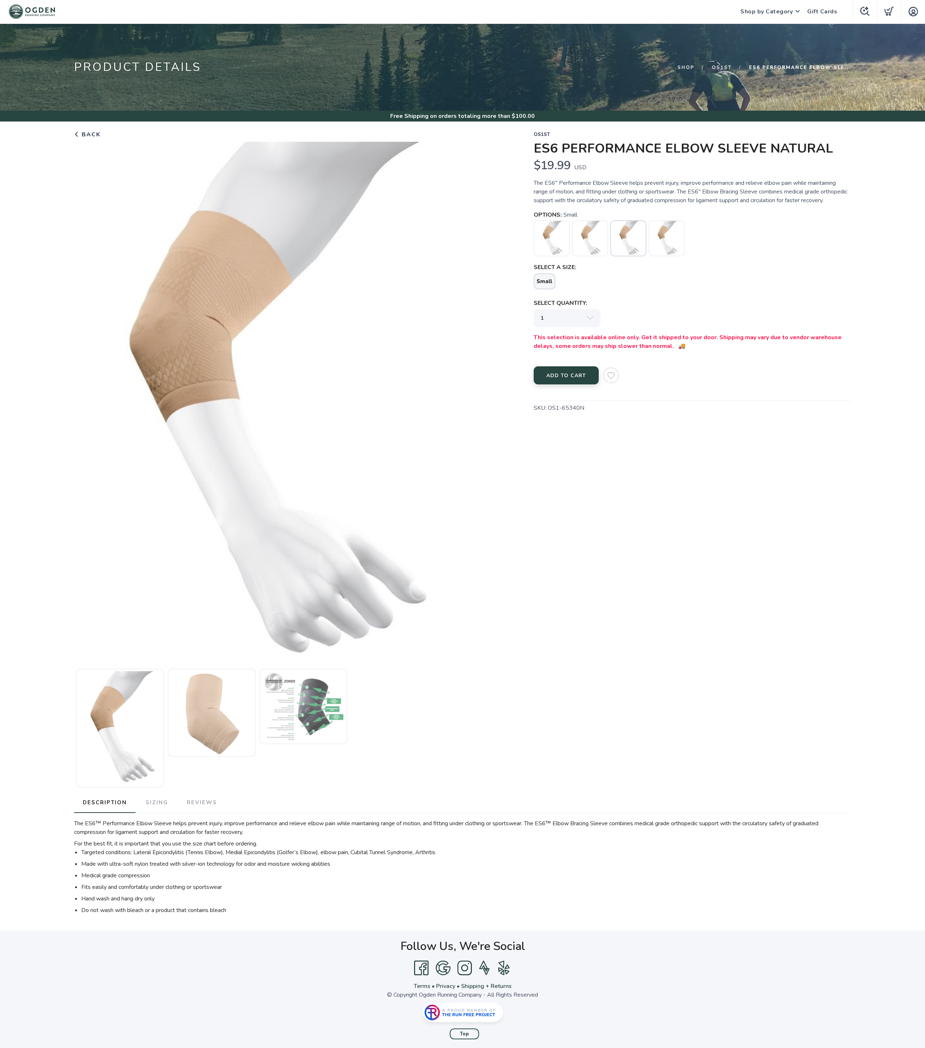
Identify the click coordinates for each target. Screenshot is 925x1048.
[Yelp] (504, 968)
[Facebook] (421, 968)
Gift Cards (822, 12)
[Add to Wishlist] (611, 375)
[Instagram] (465, 968)
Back (90, 135)
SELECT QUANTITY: (560, 303)
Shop (685, 67)
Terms (422, 986)
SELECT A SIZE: (555, 267)
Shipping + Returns (486, 986)
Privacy (445, 986)
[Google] (443, 968)
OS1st (722, 67)
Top (464, 1034)
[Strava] (484, 968)
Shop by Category (766, 12)
